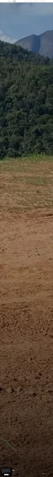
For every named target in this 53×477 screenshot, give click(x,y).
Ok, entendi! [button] (6, 474)
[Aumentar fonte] (42, 1)
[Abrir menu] (44, 1)
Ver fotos (43, 473)
